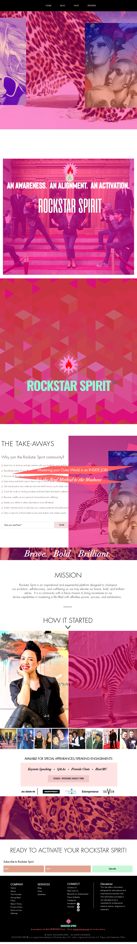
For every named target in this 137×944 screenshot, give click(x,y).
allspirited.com (81, 929)
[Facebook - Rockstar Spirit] (78, 907)
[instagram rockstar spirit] (78, 904)
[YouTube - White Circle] (78, 910)
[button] (8, 739)
